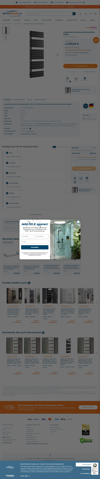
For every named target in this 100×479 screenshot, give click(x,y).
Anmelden (35, 247)
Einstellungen (86, 469)
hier (57, 471)
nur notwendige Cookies (87, 473)
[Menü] (97, 463)
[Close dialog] (78, 221)
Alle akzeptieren (87, 464)
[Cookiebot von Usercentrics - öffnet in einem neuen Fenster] (10, 476)
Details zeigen (24, 476)
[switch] (94, 473)
